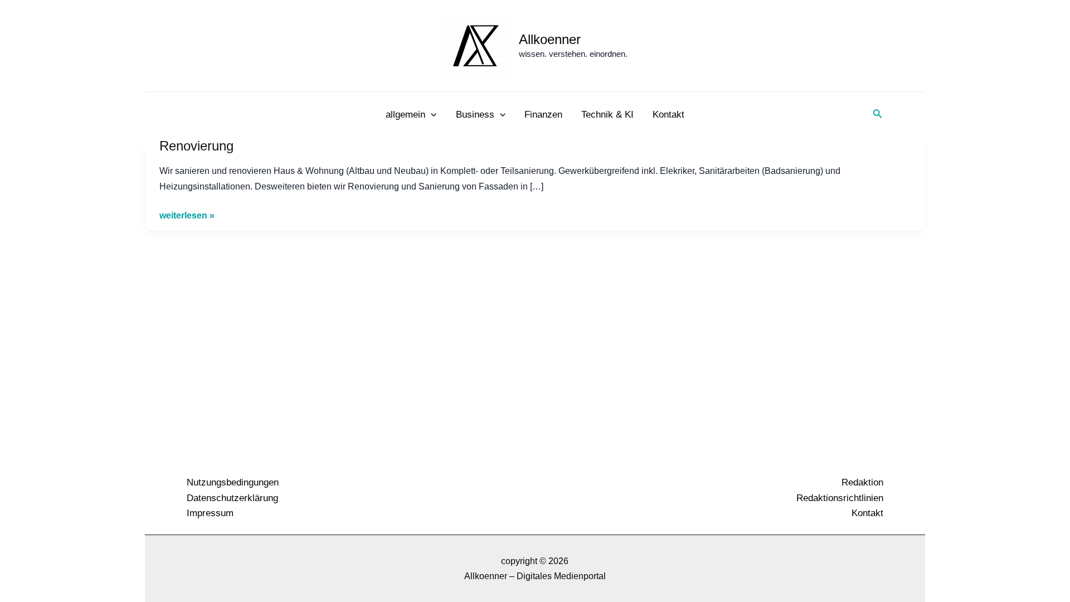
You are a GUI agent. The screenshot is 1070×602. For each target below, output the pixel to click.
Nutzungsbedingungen (233, 482)
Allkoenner (550, 39)
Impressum (210, 513)
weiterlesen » (187, 215)
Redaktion (862, 482)
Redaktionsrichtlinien (839, 498)
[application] (430, 115)
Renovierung (196, 145)
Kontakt (867, 513)
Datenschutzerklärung (232, 498)
